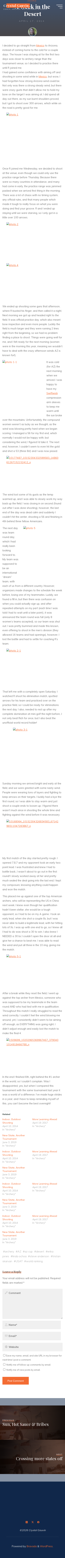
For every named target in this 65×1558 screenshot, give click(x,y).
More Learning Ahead (45, 1119)
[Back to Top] (51, 1544)
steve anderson (39, 1256)
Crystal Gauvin (16, 5)
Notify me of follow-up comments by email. (28, 1364)
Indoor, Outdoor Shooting (11, 1121)
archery (9, 1251)
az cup (29, 1251)
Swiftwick (52, 393)
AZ (19, 1251)
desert (40, 1251)
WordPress (46, 1546)
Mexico (40, 45)
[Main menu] (59, 6)
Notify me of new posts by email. (23, 1369)
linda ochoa (19, 1256)
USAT (19, 1261)
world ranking (34, 1261)
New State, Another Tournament (13, 1137)
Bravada (31, 1546)
